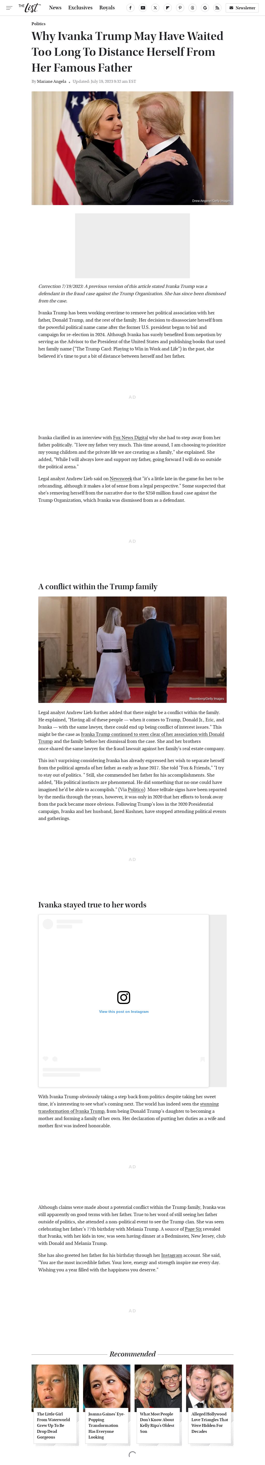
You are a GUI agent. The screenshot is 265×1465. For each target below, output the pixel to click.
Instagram (171, 1255)
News (55, 8)
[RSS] (217, 8)
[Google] (205, 8)
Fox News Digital (130, 437)
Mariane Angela (51, 81)
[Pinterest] (180, 8)
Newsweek (121, 478)
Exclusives (80, 8)
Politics (39, 24)
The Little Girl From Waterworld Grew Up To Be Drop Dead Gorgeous (53, 1426)
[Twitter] (155, 8)
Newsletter (245, 7)
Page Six (193, 1229)
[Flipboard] (168, 8)
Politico (136, 789)
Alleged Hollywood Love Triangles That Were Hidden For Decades (210, 1423)
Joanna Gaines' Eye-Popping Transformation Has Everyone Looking (107, 1426)
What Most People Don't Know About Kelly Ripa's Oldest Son (157, 1423)
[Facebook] (130, 8)
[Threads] (192, 8)
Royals (107, 8)
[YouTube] (143, 8)
